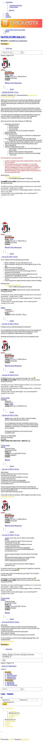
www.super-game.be (7, 496)
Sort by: (17, 654)
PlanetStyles (25, 739)
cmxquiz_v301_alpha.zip (13, 285)
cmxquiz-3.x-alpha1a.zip (12, 177)
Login (3, 694)
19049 (11, 404)
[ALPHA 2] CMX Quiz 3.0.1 (13, 37)
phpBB (11, 739)
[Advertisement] (21, 209)
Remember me (9, 702)
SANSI (3, 308)
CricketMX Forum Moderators (18, 41)
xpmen (3, 447)
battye (3, 70)
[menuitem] (15, 5)
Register (10, 694)
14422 (11, 75)
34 (10, 452)
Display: (4, 654)
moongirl (3, 399)
